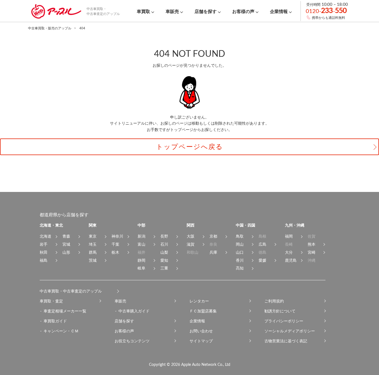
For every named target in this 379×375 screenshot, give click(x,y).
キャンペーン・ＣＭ (61, 331)
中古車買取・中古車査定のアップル (71, 291)
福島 (43, 260)
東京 (93, 236)
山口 (240, 252)
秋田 (43, 252)
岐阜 (141, 268)
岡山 (240, 244)
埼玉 (93, 244)
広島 (262, 244)
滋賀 (190, 244)
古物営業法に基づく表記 (285, 341)
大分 (289, 252)
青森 (66, 236)
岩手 (43, 244)
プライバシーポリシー (283, 321)
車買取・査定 (51, 301)
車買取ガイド (55, 321)
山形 (66, 252)
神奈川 (117, 236)
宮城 (66, 244)
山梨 (164, 252)
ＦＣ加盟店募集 (203, 311)
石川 (164, 244)
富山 (141, 244)
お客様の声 (124, 331)
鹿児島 (291, 260)
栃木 (115, 252)
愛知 (164, 260)
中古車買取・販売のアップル (49, 28)
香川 (240, 260)
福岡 (289, 236)
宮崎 (311, 252)
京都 (213, 236)
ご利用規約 (274, 301)
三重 (164, 268)
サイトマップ (201, 341)
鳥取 (240, 236)
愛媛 (262, 260)
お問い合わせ (201, 331)
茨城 (93, 260)
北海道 (45, 236)
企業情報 (197, 321)
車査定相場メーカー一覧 (65, 311)
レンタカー (199, 301)
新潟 (141, 236)
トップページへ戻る (189, 146)
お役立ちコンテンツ (132, 341)
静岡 (141, 260)
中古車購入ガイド (134, 311)
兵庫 (213, 252)
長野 (164, 236)
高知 (240, 268)
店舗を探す (124, 321)
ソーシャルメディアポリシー (289, 331)
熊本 (311, 244)
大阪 (190, 236)
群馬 (93, 252)
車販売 (120, 301)
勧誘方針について (279, 311)
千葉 (115, 244)
